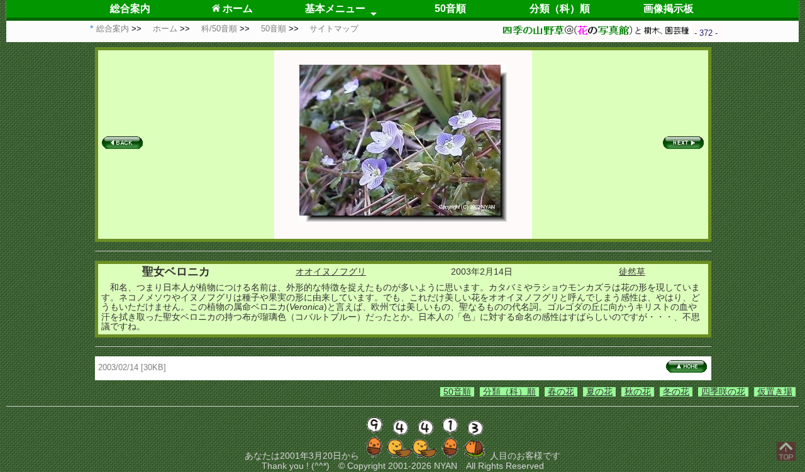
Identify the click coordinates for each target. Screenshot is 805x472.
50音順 (450, 8)
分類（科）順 (560, 8)
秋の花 (638, 392)
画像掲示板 (668, 8)
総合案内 (130, 8)
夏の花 (599, 392)
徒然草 (632, 271)
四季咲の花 (723, 392)
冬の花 (676, 392)
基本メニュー (335, 8)
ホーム (236, 8)
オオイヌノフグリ (331, 271)
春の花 (561, 392)
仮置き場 (774, 392)
